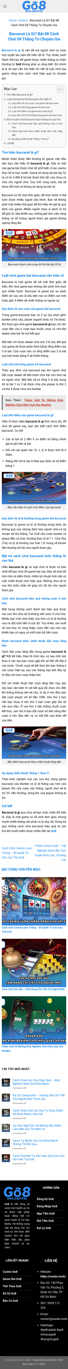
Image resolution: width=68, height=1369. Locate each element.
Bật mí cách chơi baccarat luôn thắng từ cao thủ (34, 119)
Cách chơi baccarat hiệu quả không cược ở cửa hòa (37, 125)
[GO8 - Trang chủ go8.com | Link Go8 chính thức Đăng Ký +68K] (34, 6)
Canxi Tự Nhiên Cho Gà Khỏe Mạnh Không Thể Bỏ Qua (35, 1142)
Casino (23, 20)
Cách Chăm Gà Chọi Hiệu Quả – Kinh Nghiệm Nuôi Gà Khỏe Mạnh (36, 1082)
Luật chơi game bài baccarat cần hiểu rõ (29, 99)
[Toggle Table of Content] (58, 89)
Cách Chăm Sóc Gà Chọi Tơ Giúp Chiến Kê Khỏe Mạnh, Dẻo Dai (38, 1112)
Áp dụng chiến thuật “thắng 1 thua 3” (30, 139)
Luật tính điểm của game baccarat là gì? (32, 111)
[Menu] (5, 6)
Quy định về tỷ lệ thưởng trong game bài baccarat (37, 115)
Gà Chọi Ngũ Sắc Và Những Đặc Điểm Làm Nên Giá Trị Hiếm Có (37, 1127)
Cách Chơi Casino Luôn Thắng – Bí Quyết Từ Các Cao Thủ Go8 (17, 852)
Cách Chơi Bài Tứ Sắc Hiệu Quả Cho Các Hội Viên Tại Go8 (39, 1157)
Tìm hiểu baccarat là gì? (20, 94)
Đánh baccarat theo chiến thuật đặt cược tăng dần (37, 133)
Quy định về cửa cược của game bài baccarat (35, 103)
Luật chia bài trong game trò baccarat (31, 107)
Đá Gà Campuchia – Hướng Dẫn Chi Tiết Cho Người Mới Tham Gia (39, 1097)
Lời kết (10, 143)
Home (13, 20)
